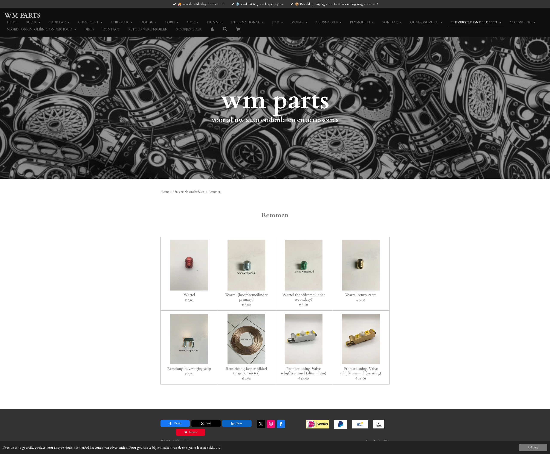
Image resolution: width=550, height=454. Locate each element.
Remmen (215, 192)
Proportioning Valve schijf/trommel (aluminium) (303, 370)
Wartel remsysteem (361, 295)
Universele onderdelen (189, 192)
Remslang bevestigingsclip (189, 368)
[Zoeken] (225, 29)
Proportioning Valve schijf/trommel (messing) (360, 370)
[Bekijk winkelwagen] (238, 29)
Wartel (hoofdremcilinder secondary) (303, 297)
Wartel (189, 295)
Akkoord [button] (533, 447)
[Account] (212, 29)
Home (164, 192)
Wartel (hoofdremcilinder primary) (246, 297)
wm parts (22, 15)
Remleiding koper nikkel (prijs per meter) (246, 370)
